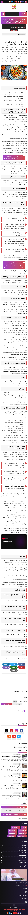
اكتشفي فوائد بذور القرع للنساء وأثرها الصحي (12, 776)
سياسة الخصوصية (21, 895)
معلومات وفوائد (21, 836)
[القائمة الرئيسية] (3, 14)
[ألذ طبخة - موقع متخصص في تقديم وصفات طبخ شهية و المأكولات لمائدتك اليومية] (14, 6)
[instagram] (21, 2)
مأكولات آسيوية (15, 827)
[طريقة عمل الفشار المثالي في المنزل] (24, 785)
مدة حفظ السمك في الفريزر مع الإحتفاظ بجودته (11, 757)
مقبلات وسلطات (11, 836)
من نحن (23, 902)
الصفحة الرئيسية (21, 27)
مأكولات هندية (13, 27)
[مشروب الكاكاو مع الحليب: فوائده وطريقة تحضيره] (24, 765)
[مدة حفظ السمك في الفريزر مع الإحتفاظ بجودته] (24, 756)
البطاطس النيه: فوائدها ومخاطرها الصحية (11, 795)
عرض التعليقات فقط (16, 704)
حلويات (23, 827)
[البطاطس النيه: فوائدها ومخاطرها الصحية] (24, 794)
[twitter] (12, 2)
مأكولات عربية (21, 833)
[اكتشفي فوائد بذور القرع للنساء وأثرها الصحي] (24, 775)
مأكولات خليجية (12, 830)
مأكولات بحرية (21, 830)
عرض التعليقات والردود (6, 704)
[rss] (10, 2)
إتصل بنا (23, 898)
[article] (14, 678)
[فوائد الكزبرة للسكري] (14, 875)
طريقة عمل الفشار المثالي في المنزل (12, 785)
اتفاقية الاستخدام (21, 892)
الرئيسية (22, 14)
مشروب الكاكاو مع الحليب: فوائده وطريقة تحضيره (11, 766)
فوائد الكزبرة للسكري (21, 883)
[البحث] (2, 2)
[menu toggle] (26, 2)
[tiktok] (14, 2)
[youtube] (16, 2)
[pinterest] (18, 2)
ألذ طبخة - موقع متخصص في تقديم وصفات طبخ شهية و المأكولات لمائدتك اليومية (14, 909)
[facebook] (23, 2)
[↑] (14, 905)
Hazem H (24, 885)
